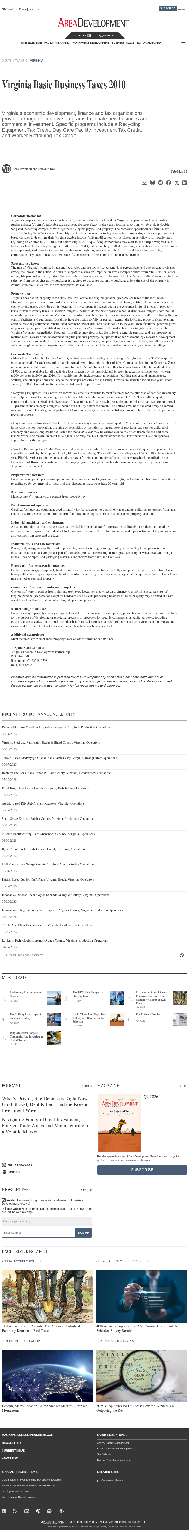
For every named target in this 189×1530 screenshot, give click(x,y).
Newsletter (11, 1442)
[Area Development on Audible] (61, 1512)
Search (108, 35)
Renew (182, 9)
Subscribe (167, 8)
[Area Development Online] (53, 1522)
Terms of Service (126, 1527)
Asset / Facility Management (113, 1442)
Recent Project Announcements (115, 1460)
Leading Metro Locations (15, 1491)
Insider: (42, 1202)
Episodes (86, 1086)
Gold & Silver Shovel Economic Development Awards (31, 1479)
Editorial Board (149, 42)
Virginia (36, 60)
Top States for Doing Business (19, 1497)
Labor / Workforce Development (115, 1448)
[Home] (27, 1512)
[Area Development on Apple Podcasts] (38, 1512)
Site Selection (104, 1454)
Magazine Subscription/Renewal (27, 1435)
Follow (81, 35)
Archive (86, 1190)
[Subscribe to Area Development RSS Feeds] (16, 1512)
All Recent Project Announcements (24, 955)
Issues (183, 1086)
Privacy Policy (107, 1527)
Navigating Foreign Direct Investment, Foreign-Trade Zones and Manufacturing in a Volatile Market (45, 1125)
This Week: (47, 1210)
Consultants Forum (16, 9)
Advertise (34, 9)
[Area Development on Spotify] (50, 1512)
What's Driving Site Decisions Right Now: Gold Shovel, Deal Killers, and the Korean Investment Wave (45, 1104)
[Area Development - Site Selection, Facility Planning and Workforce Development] (94, 22)
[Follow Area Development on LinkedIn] (5, 1512)
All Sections (183, 42)
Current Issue (13, 1450)
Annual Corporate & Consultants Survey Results (29, 1485)
